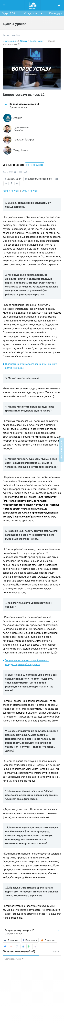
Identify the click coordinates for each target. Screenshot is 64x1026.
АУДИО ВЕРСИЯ (30, 191)
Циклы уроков (10, 41)
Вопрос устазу (37, 41)
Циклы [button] (5, 35)
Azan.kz (17, 118)
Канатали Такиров (23, 139)
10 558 (19, 172)
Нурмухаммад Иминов (21, 129)
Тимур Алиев (20, 150)
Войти (56, 951)
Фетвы (23, 41)
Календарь (55, 13)
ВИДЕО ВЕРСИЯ (11, 191)
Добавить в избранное (40, 178)
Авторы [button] (16, 35)
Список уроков (61, 448)
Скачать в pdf (13, 178)
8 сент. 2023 (8, 172)
